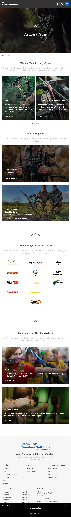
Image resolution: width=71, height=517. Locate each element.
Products (6, 465)
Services (29, 465)
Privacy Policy (53, 477)
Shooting (6, 480)
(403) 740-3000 (43, 499)
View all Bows (9, 179)
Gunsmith (29, 468)
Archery (6, 477)
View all (7, 116)
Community (52, 468)
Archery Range (31, 471)
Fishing (5, 471)
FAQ (49, 471)
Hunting (6, 468)
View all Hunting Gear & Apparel (16, 218)
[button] (32, 123)
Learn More (8, 381)
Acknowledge (35, 513)
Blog (49, 474)
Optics (5, 483)
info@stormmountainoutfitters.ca (49, 501)
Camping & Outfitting (10, 474)
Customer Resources (56, 465)
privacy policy (35, 508)
